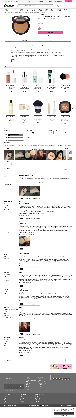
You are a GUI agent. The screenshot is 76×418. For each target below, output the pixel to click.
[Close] (73, 408)
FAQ (27, 381)
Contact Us (28, 377)
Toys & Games (37, 398)
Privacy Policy (67, 410)
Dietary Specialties (38, 402)
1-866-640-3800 (13, 405)
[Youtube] (65, 379)
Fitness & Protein (34, 10)
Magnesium (37, 401)
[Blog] (62, 379)
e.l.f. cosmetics (41, 14)
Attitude (5, 401)
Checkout (68, 1)
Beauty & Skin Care (22, 10)
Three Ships (22, 398)
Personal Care (28, 10)
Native (5, 396)
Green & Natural (65, 10)
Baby (12, 9)
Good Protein (22, 396)
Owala (5, 399)
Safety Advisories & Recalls (31, 380)
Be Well (40, 386)
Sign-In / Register (58, 1)
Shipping (28, 383)
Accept (64, 413)
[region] (64, 412)
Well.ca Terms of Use (42, 383)
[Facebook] (53, 379)
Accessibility (28, 387)
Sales (70, 9)
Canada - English (8, 377)
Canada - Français (8, 378)
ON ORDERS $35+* (9, 1)
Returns (27, 384)
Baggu (5, 398)
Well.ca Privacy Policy (42, 381)
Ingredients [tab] (51, 40)
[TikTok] (68, 379)
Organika (5, 402)
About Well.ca (40, 377)
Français (28, 1)
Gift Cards (28, 378)
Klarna (27, 386)
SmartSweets (22, 401)
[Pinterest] (59, 379)
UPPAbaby (21, 399)
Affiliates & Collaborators (42, 378)
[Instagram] (56, 379)
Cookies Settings (64, 415)
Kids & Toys (16, 10)
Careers (27, 389)
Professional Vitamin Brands (40, 399)
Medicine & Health (40, 10)
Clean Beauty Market (39, 396)
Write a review (56, 18)
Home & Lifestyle (46, 10)
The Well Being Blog (42, 384)
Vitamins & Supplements (58, 10)
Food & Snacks (51, 10)
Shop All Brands (22, 402)
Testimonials (40, 380)
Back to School (6, 10)
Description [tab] (24, 40)
